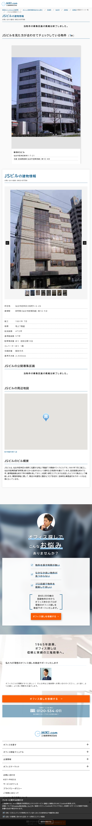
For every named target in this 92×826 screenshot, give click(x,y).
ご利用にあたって (11, 793)
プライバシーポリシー (12, 788)
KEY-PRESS (9, 779)
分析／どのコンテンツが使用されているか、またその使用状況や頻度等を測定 (32, 813)
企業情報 (7, 759)
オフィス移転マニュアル (13, 752)
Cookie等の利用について (22, 806)
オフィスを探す (9, 745)
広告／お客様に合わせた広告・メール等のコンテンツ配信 (25, 816)
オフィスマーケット (11, 767)
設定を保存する (46, 822)
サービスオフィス (10, 784)
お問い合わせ (9, 775)
